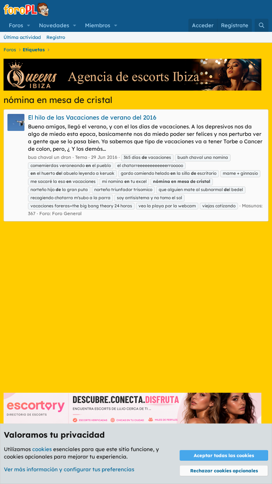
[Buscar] (261, 25)
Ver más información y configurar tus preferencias (69, 469)
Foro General (66, 213)
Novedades (54, 25)
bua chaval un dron (49, 157)
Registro (55, 37)
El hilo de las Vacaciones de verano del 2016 (92, 117)
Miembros (97, 25)
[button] (29, 25)
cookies (42, 449)
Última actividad (22, 37)
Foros (16, 25)
